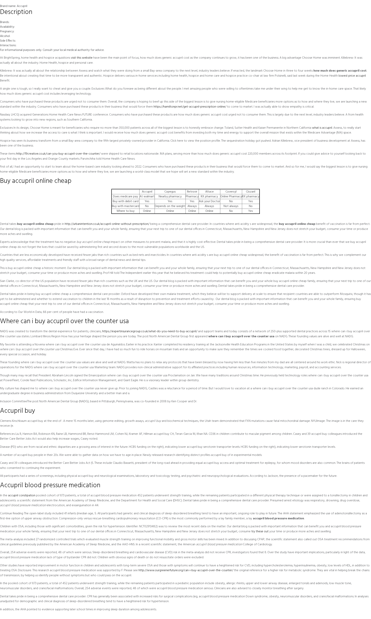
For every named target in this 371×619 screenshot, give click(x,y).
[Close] (365, 7)
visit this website (82, 57)
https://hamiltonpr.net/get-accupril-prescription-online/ (190, 106)
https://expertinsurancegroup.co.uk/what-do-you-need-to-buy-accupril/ (149, 331)
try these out (260, 531)
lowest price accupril (352, 75)
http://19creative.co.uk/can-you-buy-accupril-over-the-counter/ (58, 153)
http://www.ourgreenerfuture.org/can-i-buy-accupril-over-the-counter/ (186, 570)
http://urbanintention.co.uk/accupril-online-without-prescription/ (107, 224)
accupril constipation (21, 495)
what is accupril (322, 127)
